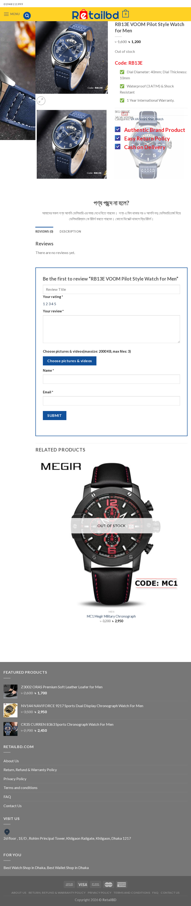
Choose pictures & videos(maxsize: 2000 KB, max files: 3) (87, 351)
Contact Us (12, 805)
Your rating (53, 297)
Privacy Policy (14, 778)
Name (48, 370)
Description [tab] (70, 231)
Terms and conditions (20, 787)
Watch (159, 119)
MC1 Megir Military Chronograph (111, 616)
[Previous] (63, 98)
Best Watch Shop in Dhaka (24, 867)
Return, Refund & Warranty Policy (30, 769)
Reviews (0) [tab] (44, 231)
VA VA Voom (138, 119)
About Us (11, 761)
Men (151, 119)
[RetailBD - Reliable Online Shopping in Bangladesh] (95, 14)
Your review (53, 311)
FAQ (7, 796)
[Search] (27, 16)
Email (48, 392)
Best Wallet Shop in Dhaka (68, 867)
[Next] (76, 98)
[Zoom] (41, 100)
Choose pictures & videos (69, 361)
